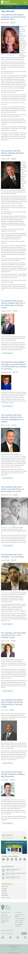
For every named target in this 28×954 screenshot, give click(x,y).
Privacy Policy (14, 949)
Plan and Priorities (5, 918)
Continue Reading (7, 353)
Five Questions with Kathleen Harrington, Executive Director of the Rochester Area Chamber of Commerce (14, 365)
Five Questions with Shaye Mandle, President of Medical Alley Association (13, 774)
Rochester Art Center (8, 527)
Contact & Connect (19, 920)
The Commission (5, 592)
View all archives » (6, 897)
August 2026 (5, 886)
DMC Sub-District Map (6, 916)
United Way (6, 336)
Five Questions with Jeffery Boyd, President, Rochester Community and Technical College (12, 703)
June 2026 (4, 888)
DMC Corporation (19, 922)
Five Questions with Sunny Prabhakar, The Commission (12, 555)
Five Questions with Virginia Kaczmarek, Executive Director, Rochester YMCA (13, 16)
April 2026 (4, 893)
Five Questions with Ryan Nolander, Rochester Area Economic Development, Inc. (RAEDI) (12, 418)
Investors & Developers (20, 918)
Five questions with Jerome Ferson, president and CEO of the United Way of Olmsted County (13, 304)
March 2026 (5, 895)
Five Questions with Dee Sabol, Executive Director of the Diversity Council (13, 635)
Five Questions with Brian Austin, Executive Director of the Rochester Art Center (12, 489)
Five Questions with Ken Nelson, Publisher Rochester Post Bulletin (12, 153)
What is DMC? (4, 914)
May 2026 (4, 891)
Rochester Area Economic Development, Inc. (11, 456)
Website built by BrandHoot (14, 952)
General (13, 22)
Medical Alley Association (19, 800)
